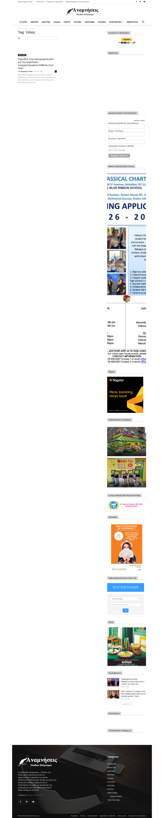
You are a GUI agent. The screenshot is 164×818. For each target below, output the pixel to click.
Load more (126, 704)
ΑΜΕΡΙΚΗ (34, 22)
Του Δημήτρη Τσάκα (25, 71)
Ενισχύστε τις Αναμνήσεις (55, 2)
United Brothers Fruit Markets (120, 420)
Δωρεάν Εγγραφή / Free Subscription (77, 2)
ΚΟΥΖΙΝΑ (77, 22)
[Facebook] (136, 1)
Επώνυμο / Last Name (116, 138)
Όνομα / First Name (115, 131)
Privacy (82, 816)
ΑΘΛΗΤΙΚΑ (46, 22)
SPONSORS (111, 764)
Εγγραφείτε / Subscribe (107, 816)
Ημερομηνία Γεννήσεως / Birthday (121, 146)
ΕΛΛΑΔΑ (57, 22)
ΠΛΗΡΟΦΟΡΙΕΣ (115, 22)
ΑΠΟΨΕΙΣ (102, 22)
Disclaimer (74, 816)
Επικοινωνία (40, 2)
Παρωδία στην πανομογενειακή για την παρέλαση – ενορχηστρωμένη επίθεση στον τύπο (36, 64)
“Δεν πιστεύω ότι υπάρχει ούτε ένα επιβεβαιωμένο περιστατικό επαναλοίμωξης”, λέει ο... (133, 693)
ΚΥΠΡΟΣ (67, 22)
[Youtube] (144, 1)
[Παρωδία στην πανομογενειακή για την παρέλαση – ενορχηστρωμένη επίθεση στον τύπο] (37, 46)
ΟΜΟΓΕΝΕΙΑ (90, 22)
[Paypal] (140, 1)
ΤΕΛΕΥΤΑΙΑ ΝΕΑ (113, 800)
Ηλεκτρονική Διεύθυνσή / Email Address (124, 123)
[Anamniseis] (82, 11)
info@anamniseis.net (35, 795)
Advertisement (92, 816)
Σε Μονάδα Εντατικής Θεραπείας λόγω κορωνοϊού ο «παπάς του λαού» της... (132, 681)
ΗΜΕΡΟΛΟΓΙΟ (132, 22)
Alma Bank (113, 517)
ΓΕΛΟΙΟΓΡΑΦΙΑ (116, 796)
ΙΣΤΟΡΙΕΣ (23, 22)
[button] (143, 22)
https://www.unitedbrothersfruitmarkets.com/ (126, 454)
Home (20, 29)
